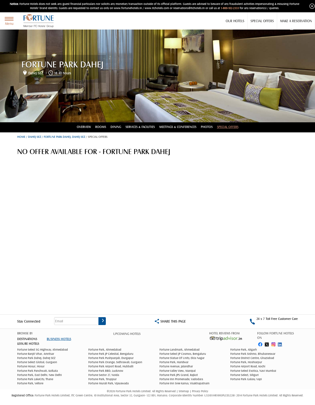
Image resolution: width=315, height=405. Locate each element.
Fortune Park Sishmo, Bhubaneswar (252, 353)
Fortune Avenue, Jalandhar (176, 366)
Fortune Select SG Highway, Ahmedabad (42, 349)
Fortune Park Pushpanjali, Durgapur (111, 358)
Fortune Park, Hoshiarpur (246, 362)
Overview (84, 126)
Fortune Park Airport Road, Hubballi (110, 366)
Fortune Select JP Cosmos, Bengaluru (182, 353)
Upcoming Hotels (127, 333)
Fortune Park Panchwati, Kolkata (37, 370)
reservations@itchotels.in (189, 8)
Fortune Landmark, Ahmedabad (179, 349)
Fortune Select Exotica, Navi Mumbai (253, 370)
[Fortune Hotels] (39, 21)
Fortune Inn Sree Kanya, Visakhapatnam (184, 383)
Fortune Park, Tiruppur (102, 379)
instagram (274, 343)
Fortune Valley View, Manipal (177, 370)
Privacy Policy (200, 391)
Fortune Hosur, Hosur (31, 366)
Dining (115, 126)
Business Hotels (59, 339)
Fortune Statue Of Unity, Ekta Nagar (182, 358)
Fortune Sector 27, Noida (103, 375)
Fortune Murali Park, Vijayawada (108, 383)
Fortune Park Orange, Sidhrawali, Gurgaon (115, 362)
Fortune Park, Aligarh (243, 349)
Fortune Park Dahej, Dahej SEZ (36, 358)
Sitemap (184, 391)
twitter (267, 343)
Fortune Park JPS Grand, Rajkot (178, 375)
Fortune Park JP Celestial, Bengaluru (110, 353)
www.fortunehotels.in (128, 8)
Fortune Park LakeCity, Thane (35, 379)
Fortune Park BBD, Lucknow (105, 370)
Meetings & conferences (177, 126)
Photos (207, 126)
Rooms (100, 126)
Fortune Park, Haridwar (174, 362)
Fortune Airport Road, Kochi (247, 366)
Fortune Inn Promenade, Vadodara (181, 379)
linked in (281, 343)
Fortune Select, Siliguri (244, 375)
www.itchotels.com (157, 8)
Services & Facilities (140, 126)
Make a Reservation (296, 21)
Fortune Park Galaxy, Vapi (246, 379)
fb (260, 343)
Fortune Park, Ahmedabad (104, 349)
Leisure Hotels (28, 343)
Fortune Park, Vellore (30, 383)
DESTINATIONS (27, 339)
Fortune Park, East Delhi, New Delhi (39, 375)
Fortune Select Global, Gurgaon (37, 362)
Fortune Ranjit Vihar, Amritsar (35, 353)
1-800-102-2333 (230, 8)
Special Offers (262, 21)
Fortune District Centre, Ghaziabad (252, 358)
